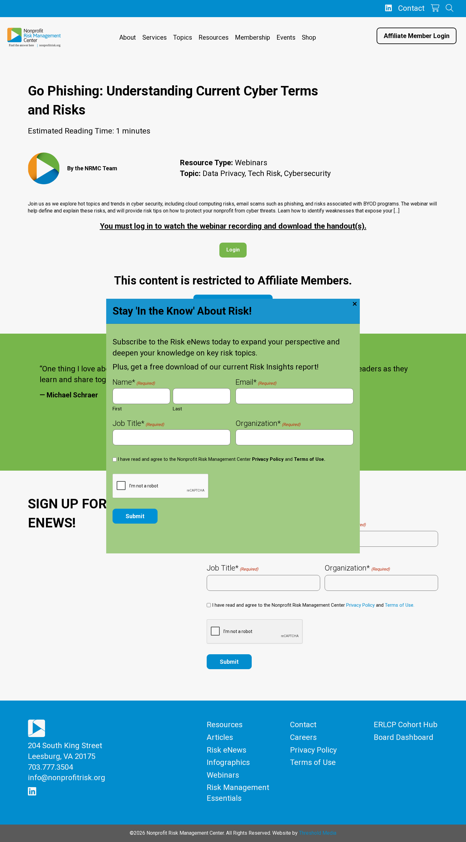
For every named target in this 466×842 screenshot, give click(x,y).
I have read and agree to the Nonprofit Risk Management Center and (221, 459)
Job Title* (138, 424)
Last (177, 409)
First (117, 409)
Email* (256, 383)
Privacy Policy (268, 459)
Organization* (268, 424)
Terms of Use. (309, 459)
